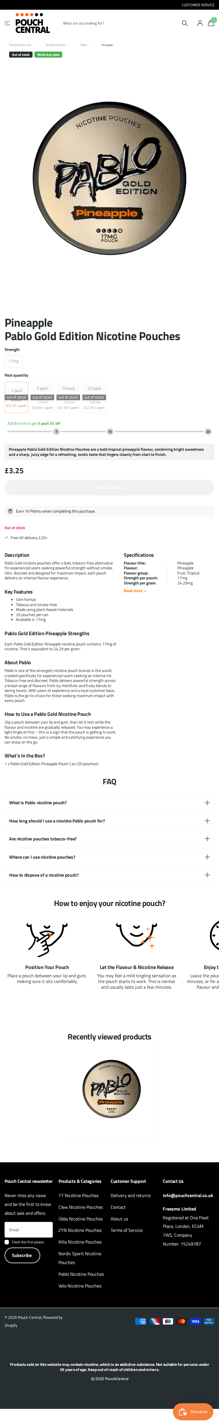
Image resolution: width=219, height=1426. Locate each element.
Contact (118, 1207)
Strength (12, 349)
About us (119, 1218)
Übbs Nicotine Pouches (80, 1218)
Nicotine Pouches (56, 45)
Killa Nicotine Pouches (80, 1241)
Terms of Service (127, 1230)
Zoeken (184, 23)
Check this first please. (28, 1242)
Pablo (83, 45)
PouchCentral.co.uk (20, 45)
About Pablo (18, 662)
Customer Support (128, 1181)
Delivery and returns (131, 1195)
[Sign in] (200, 23)
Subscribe (22, 1255)
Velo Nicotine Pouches (79, 1285)
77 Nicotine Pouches (78, 1195)
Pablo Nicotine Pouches (81, 1274)
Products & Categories (79, 1181)
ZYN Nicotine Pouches (80, 1230)
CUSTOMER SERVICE (198, 5)
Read (133, 590)
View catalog (8, 23)
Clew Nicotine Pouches (80, 1207)
